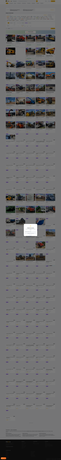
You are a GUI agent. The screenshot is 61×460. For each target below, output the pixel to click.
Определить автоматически (31, 233)
